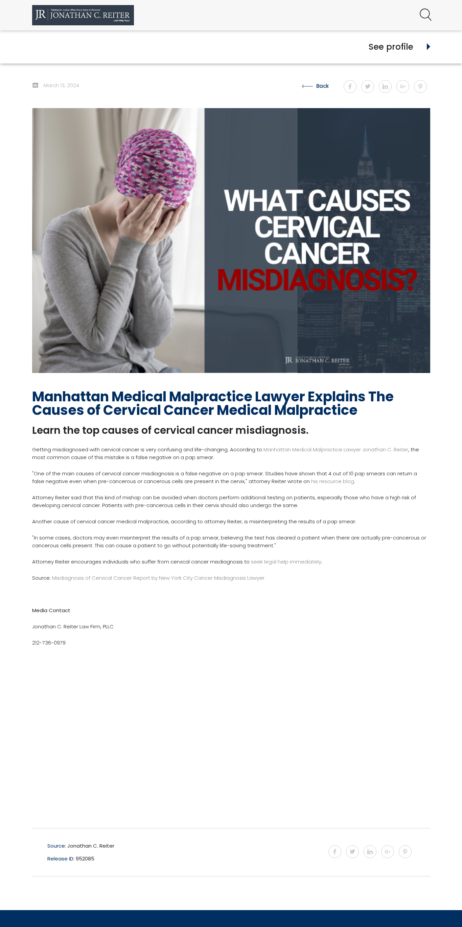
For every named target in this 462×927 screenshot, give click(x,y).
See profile (391, 47)
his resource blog (332, 481)
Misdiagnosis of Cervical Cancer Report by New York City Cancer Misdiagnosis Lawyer (158, 577)
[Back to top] (439, 910)
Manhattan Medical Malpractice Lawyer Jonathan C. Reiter (335, 449)
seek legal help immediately (286, 561)
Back (322, 86)
